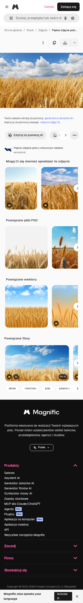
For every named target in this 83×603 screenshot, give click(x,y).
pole (47, 388)
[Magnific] (41, 413)
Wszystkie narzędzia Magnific (24, 535)
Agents (12, 509)
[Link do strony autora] (8, 150)
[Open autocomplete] (9, 18)
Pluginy (13, 514)
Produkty (11, 465)
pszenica (64, 388)
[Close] (77, 596)
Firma (8, 558)
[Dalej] (65, 135)
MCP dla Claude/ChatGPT (22, 504)
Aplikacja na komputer (23, 519)
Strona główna (13, 30)
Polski (41, 447)
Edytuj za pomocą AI (28, 135)
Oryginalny (29, 57)
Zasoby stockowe (16, 499)
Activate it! (62, 596)
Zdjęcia (43, 30)
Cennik (49, 7)
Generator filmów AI (17, 488)
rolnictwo (30, 388)
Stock (30, 30)
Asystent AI (12, 478)
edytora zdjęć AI (50, 122)
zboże (12, 388)
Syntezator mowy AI (18, 493)
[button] (41, 447)
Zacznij (10, 546)
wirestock (20, 152)
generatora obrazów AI (58, 118)
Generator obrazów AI (19, 483)
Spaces (9, 473)
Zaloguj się (68, 7)
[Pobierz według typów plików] (74, 42)
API (6, 530)
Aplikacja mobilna (16, 524)
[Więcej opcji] (43, 42)
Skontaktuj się (15, 570)
